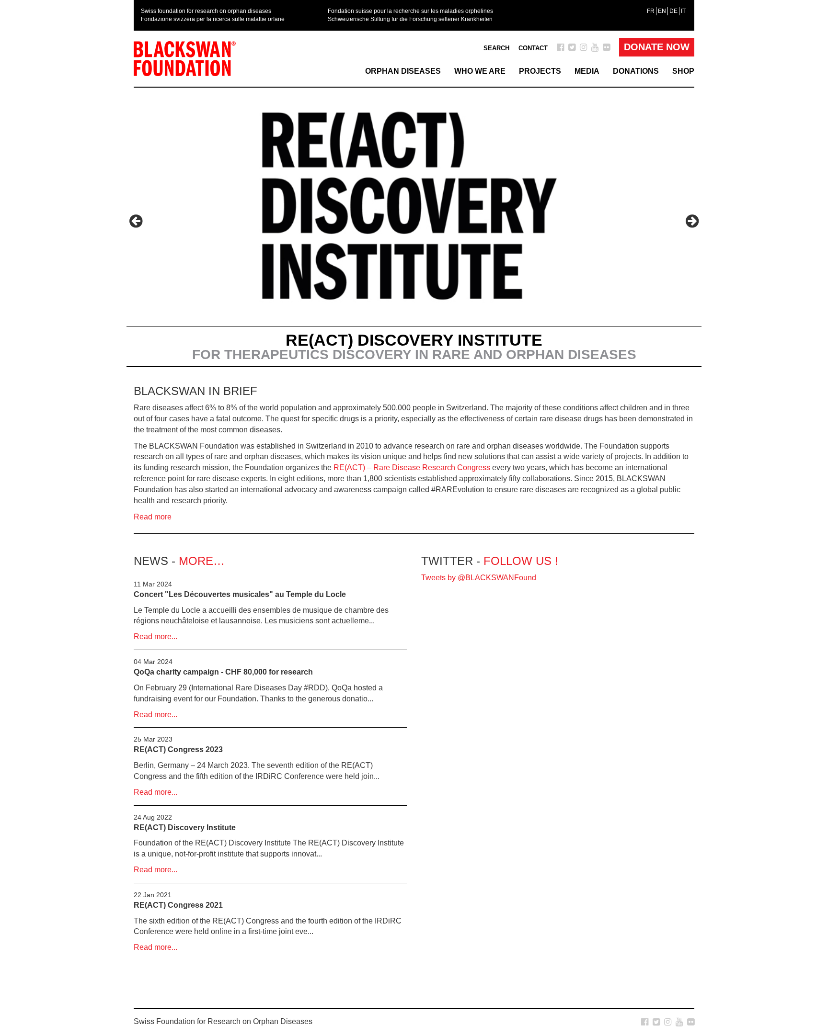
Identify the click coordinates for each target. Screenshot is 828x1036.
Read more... (155, 636)
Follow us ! (520, 560)
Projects (540, 71)
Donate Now (657, 47)
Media (587, 71)
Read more (153, 517)
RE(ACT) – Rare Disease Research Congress (412, 467)
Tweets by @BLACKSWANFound (478, 578)
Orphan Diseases (403, 71)
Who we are (480, 71)
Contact (533, 48)
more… (202, 560)
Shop (683, 71)
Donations (636, 71)
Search (496, 48)
